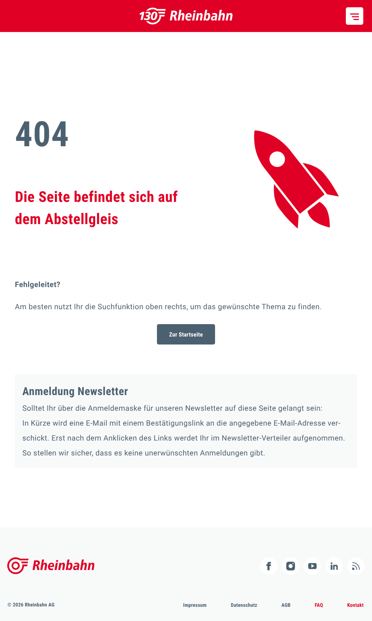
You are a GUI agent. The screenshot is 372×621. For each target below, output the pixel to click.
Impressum (195, 605)
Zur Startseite (186, 334)
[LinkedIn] (334, 566)
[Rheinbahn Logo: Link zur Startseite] (186, 16)
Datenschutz (244, 605)
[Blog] (356, 566)
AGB (286, 605)
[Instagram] (290, 566)
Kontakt (355, 605)
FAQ (319, 605)
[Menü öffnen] (354, 16)
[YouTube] (312, 566)
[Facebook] (269, 566)
